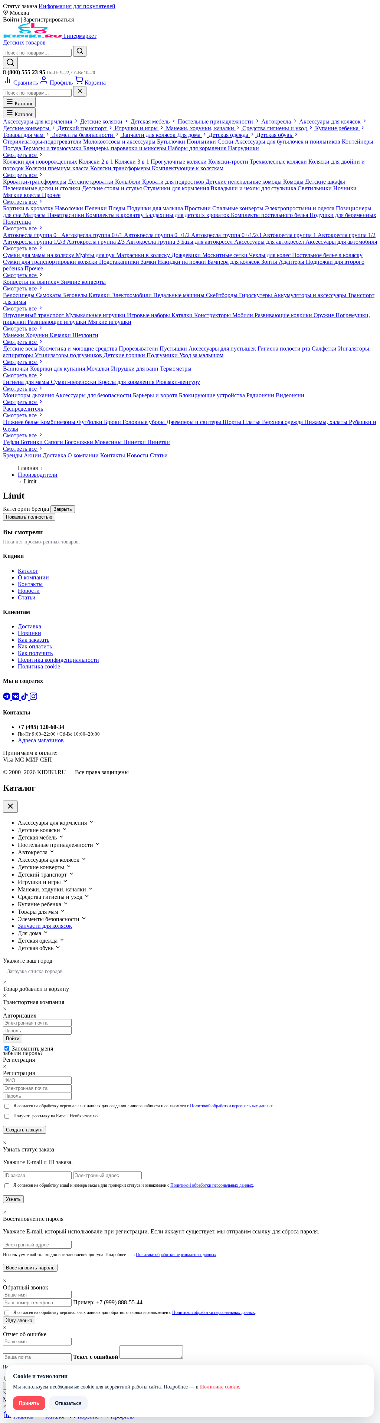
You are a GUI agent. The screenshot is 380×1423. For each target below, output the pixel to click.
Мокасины (109, 442)
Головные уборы (144, 422)
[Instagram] (33, 698)
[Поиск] (10, 63)
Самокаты (49, 295)
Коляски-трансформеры (121, 168)
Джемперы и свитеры (194, 422)
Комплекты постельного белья (270, 215)
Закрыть (62, 509)
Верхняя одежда (283, 422)
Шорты (233, 422)
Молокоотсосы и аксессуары (120, 141)
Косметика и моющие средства (79, 348)
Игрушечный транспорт (34, 315)
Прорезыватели (139, 348)
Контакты (112, 455)
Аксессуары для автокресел (269, 242)
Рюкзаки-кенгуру (178, 382)
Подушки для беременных (342, 215)
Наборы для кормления (198, 148)
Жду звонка (19, 1320)
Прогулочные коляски (179, 161)
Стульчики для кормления (176, 188)
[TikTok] (25, 698)
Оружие (324, 315)
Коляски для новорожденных (41, 161)
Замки (149, 262)
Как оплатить (35, 646)
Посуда (13, 148)
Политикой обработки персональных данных (231, 1105)
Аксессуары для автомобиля (341, 242)
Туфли (12, 442)
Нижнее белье (21, 422)
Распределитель (23, 408)
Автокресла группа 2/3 (96, 242)
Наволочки (70, 208)
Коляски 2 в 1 (97, 161)
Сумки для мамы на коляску (39, 255)
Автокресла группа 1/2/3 (35, 242)
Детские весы (21, 348)
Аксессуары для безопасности (94, 395)
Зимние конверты (83, 282)
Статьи (159, 455)
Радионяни (261, 395)
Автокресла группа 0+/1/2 (157, 235)
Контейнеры (357, 141)
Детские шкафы (325, 181)
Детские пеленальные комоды (244, 181)
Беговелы (76, 295)
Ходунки (38, 335)
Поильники (202, 141)
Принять (29, 1403)
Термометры (175, 368)
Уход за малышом (201, 355)
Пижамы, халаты (326, 422)
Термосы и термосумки (53, 148)
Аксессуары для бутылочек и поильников (288, 141)
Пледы (117, 208)
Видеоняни (290, 395)
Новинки (29, 633)
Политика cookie (39, 666)
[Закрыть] (79, 91)
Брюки (113, 422)
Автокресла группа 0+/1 (92, 235)
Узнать (13, 1199)
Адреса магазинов (41, 740)
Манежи (14, 335)
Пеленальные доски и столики (42, 188)
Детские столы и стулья (112, 188)
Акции (32, 455)
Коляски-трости (229, 161)
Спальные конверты (238, 208)
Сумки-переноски (74, 382)
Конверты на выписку (32, 282)
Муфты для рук (96, 255)
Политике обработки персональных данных (176, 1254)
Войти (12, 1038)
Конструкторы (213, 315)
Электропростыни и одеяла (300, 208)
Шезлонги (85, 335)
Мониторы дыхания (29, 395)
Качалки (61, 335)
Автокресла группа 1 (290, 235)
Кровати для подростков (174, 181)
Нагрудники (243, 148)
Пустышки (174, 348)
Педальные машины (179, 295)
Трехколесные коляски (279, 161)
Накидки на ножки (182, 262)
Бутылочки (172, 141)
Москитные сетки (225, 255)
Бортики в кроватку (29, 208)
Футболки (90, 422)
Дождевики (186, 255)
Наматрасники (66, 215)
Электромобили (132, 295)
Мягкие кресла (22, 195)
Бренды (12, 455)
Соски (226, 141)
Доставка (54, 455)
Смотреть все (20, 155)
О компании (83, 455)
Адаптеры (292, 262)
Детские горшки (125, 355)
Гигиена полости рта (285, 348)
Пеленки (96, 208)
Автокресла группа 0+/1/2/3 (227, 235)
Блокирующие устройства (212, 395)
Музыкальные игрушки (96, 315)
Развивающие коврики (284, 315)
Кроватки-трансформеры (35, 181)
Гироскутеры (256, 295)
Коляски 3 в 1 (133, 161)
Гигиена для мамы (27, 382)
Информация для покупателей (77, 6)
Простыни (198, 208)
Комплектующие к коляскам (187, 168)
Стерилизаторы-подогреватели (43, 141)
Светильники (315, 188)
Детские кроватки (91, 181)
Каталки (100, 295)
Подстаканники (120, 262)
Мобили (243, 315)
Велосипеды (19, 295)
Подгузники (163, 355)
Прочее (51, 195)
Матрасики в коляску (143, 255)
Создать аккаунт (24, 1130)
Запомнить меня (32, 1048)
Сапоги (54, 442)
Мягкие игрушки (109, 322)
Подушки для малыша (155, 208)
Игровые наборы (149, 315)
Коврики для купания (58, 368)
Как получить (35, 653)
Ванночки (16, 368)
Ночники (345, 188)
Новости (137, 455)
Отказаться (68, 1403)
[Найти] (79, 51)
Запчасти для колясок (45, 926)
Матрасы (35, 215)
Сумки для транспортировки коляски (51, 262)
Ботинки (32, 442)
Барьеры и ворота (156, 395)
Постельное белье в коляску (327, 255)
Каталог (23, 103)
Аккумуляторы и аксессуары (310, 295)
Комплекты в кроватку (115, 215)
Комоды (294, 181)
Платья (252, 422)
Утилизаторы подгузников (69, 355)
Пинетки (135, 442)
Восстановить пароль (30, 1268)
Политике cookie (219, 1387)
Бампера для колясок (234, 262)
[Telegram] (7, 698)
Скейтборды (222, 295)
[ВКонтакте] (16, 698)
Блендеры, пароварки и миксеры (125, 148)
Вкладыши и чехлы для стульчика (254, 188)
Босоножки (80, 442)
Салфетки (325, 348)
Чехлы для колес (270, 255)
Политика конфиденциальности (58, 660)
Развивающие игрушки (57, 322)
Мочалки (98, 368)
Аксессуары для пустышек (223, 348)
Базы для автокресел (207, 242)
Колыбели (128, 181)
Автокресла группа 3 (153, 242)
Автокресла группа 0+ (32, 235)
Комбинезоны (58, 422)
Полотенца (17, 221)
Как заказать (33, 640)
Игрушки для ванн (135, 368)
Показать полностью (29, 517)
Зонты (270, 262)
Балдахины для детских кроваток (188, 215)
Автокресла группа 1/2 (347, 235)
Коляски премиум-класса (57, 168)
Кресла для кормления (127, 382)
